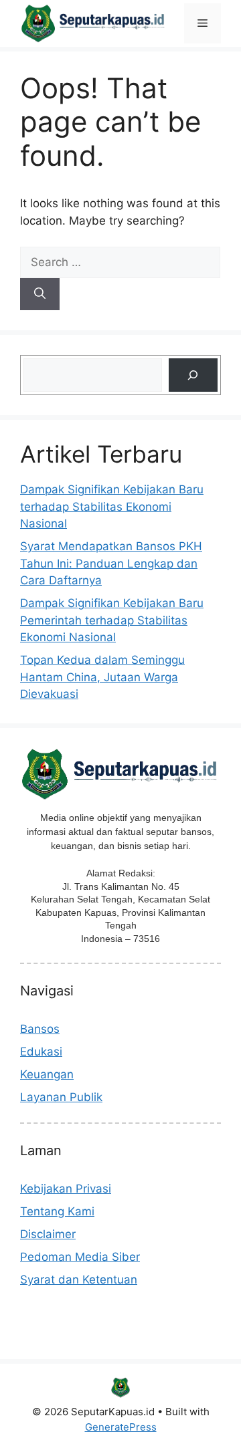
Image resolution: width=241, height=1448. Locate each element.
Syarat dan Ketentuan (78, 1279)
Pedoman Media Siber (80, 1256)
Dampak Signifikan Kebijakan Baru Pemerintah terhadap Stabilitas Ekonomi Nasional (112, 620)
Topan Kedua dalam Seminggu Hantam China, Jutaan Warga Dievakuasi (102, 677)
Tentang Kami (57, 1211)
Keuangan (47, 1074)
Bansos (40, 1029)
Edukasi (41, 1051)
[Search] (40, 294)
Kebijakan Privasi (65, 1188)
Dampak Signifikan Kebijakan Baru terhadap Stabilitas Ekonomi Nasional (112, 506)
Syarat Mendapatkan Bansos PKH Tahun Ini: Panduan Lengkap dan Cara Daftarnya (111, 563)
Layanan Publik (61, 1097)
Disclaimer (48, 1234)
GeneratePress (121, 1427)
